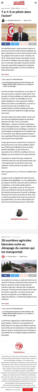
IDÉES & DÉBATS (15, 8)
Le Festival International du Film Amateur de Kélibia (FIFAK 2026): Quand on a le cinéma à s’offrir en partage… (18, 84)
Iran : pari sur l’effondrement (13, 79)
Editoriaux (24, 8)
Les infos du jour (16, 237)
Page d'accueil (5, 8)
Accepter (27, 389)
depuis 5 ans (27, 20)
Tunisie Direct (12, 256)
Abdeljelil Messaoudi (14, 20)
